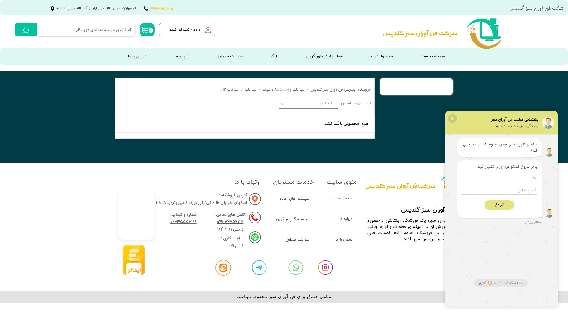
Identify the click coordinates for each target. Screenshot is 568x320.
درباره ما (182, 56)
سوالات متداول (230, 56)
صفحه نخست (433, 56)
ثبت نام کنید (180, 29)
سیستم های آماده (294, 198)
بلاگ (275, 56)
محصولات (384, 56)
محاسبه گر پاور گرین (324, 56)
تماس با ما (137, 56)
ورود (196, 29)
